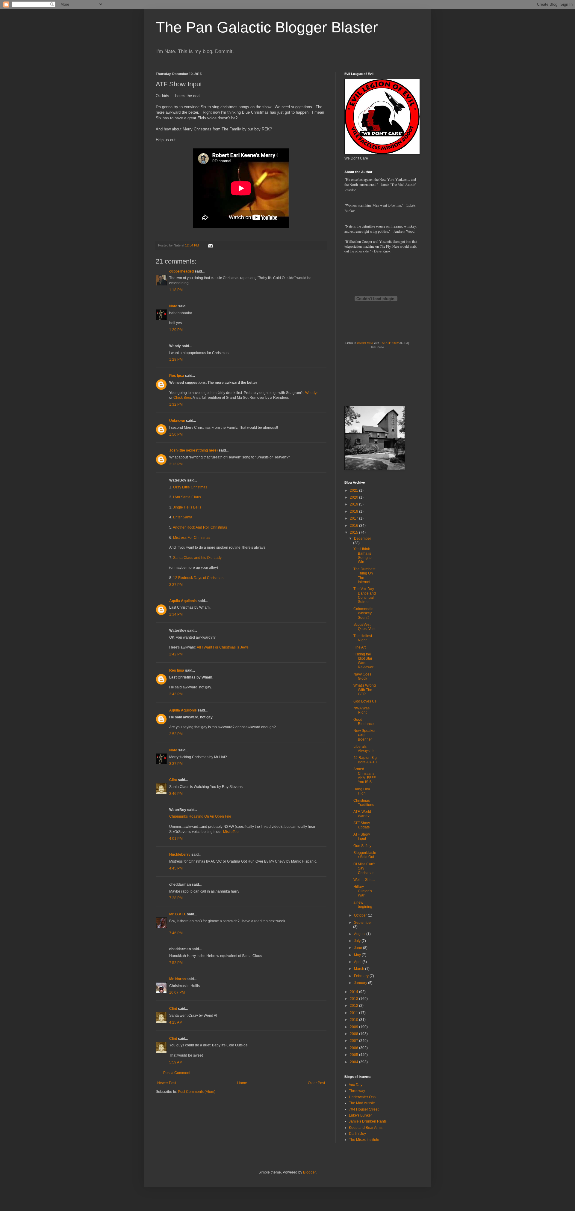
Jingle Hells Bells (187, 507)
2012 (354, 1006)
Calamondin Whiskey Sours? (363, 613)
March (359, 969)
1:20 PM (176, 330)
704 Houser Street (364, 1109)
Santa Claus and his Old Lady (197, 558)
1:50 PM (176, 434)
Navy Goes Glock (362, 676)
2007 (354, 1041)
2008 (354, 1034)
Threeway (357, 1091)
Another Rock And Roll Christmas (200, 527)
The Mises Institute (364, 1140)
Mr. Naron (177, 979)
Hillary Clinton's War (362, 890)
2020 (354, 497)
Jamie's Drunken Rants (368, 1121)
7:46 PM (176, 933)
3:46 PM (176, 794)
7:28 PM (176, 898)
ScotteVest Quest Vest (364, 626)
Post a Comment (176, 1073)
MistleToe (231, 832)
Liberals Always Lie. (364, 748)
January (361, 983)
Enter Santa (182, 517)
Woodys (311, 393)
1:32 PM (176, 404)
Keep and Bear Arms (365, 1128)
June (358, 948)
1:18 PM (176, 290)
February (362, 976)
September (363, 922)
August (360, 934)
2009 (354, 1027)
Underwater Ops (362, 1097)
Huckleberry (179, 854)
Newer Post (166, 1083)
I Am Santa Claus (187, 497)
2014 (354, 992)
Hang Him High (361, 791)
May (358, 955)
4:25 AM (175, 1022)
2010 (354, 1020)
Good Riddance (363, 721)
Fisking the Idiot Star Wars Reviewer (363, 660)
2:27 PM (176, 585)
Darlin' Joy (357, 1134)
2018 (354, 511)
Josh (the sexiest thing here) (193, 450)
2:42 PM (176, 654)
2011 (354, 1013)
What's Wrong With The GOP (364, 689)
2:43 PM (176, 694)
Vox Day (355, 1085)
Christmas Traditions (363, 802)
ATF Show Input (361, 836)
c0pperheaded (181, 271)
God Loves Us (364, 701)
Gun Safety (362, 846)
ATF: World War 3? (362, 814)
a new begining (362, 904)
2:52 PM (176, 734)
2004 (354, 1062)
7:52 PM (176, 963)
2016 (354, 525)
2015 (354, 532)
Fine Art (359, 647)
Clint (173, 780)
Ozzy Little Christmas (190, 487)
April (358, 962)
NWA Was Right (361, 710)
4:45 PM (176, 868)
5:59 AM (175, 1062)
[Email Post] (210, 245)
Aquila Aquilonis (183, 601)
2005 (354, 1055)
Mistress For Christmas (191, 537)
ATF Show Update (361, 825)
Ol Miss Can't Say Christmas (364, 868)
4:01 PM (176, 839)
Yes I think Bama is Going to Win (362, 555)
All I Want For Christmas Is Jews (223, 647)
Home (242, 1083)
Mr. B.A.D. (177, 914)
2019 (354, 504)
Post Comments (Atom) (196, 1092)
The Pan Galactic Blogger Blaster (267, 27)
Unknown (177, 421)
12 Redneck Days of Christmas (198, 578)
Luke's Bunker (360, 1115)
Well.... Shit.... (364, 880)
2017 (354, 518)
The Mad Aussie (362, 1103)
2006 (354, 1048)
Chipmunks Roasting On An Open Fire (200, 816)
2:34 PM (176, 614)
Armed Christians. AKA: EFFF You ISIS (364, 775)
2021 (354, 490)
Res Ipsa (176, 376)
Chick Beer (182, 397)
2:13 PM (176, 464)
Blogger (309, 1172)
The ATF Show (389, 343)
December (362, 538)
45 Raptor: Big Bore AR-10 (365, 760)
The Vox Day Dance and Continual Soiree (364, 595)
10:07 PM (177, 992)
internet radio (365, 343)
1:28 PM (176, 359)
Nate (173, 306)
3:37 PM (176, 764)
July (357, 941)
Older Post (316, 1083)
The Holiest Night (362, 638)
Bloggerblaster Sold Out (364, 855)
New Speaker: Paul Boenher (364, 735)
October (361, 915)
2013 (354, 999)
